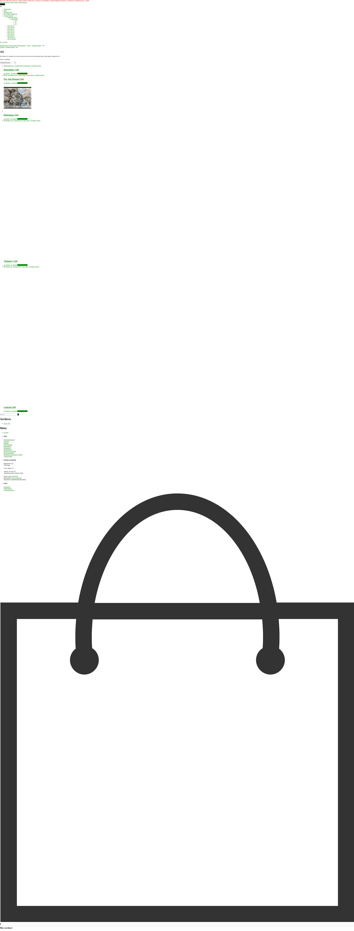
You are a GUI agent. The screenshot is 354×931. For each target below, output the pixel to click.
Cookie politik (8, 456)
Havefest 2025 (8, 12)
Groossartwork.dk (9, 490)
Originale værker (12, 17)
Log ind (6, 432)
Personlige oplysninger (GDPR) (13, 455)
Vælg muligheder (22, 73)
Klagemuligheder (9, 453)
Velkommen (7, 9)
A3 (16, 22)
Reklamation (7, 446)
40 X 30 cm (10, 27)
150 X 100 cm (11, 39)
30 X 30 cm (10, 26)
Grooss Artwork (8, 16)
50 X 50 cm (10, 31)
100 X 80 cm (11, 37)
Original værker (10, 47)
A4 (16, 21)
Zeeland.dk (7, 487)
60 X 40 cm (10, 32)
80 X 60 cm (10, 36)
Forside (2, 47)
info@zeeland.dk (13, 476)
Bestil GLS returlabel (10, 451)
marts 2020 (7, 423)
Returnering (7, 448)
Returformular (8, 450)
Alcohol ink (14, 19)
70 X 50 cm (10, 34)
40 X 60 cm (10, 29)
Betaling (6, 443)
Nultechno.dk (8, 488)
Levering (6, 441)
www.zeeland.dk (17, 478)
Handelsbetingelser (9, 440)
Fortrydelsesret (8, 445)
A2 (16, 24)
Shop (5, 11)
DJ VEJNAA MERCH (10, 14)
